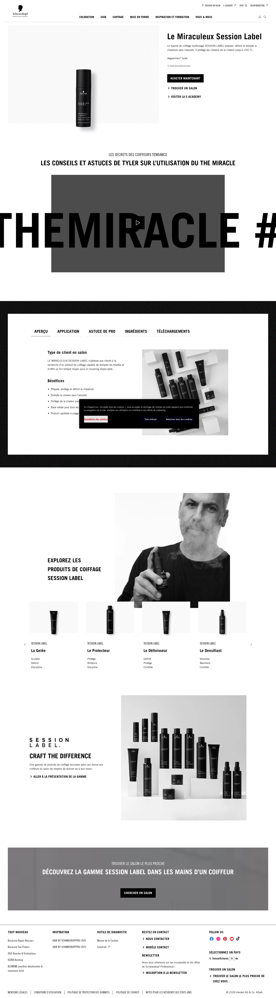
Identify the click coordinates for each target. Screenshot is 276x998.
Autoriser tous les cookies (179, 419)
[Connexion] (260, 17)
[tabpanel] (138, 387)
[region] (139, 413)
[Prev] (24, 644)
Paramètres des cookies (96, 419)
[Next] (251, 644)
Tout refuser (151, 419)
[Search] (265, 17)
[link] (236, 958)
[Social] (211, 938)
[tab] (41, 331)
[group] (138, 644)
